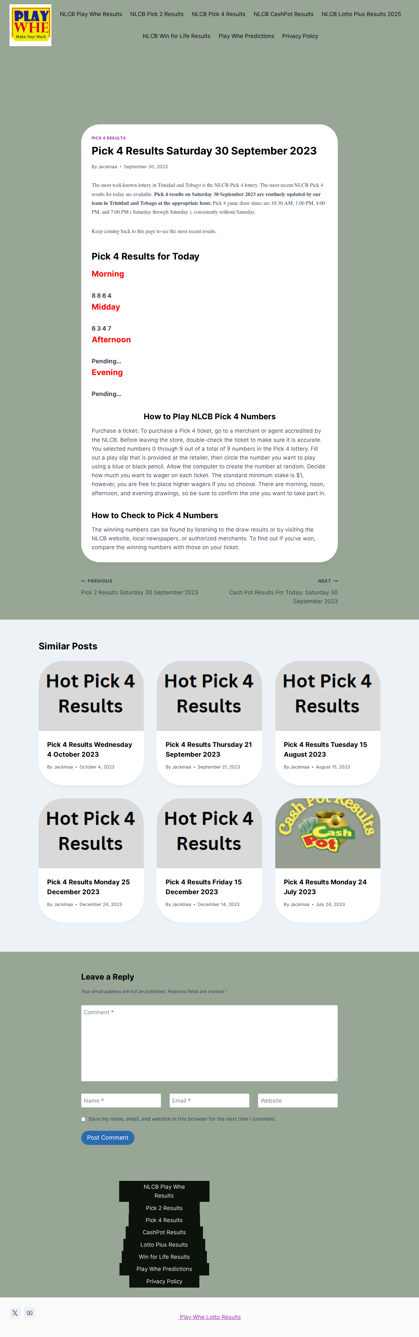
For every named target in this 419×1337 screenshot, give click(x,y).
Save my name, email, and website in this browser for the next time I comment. (182, 1119)
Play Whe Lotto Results (209, 1317)
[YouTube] (29, 1312)
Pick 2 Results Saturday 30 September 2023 (139, 587)
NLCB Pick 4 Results (219, 14)
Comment (99, 1012)
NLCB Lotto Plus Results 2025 (361, 14)
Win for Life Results (164, 1257)
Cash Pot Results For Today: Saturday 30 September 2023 (283, 591)
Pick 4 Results (109, 138)
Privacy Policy (300, 36)
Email (181, 1100)
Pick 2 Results (164, 1208)
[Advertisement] (209, 49)
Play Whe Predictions (246, 36)
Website (271, 1100)
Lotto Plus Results (164, 1244)
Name (94, 1100)
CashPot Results (164, 1232)
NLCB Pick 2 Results (157, 14)
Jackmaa (107, 166)
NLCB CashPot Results (284, 14)
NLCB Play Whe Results (91, 14)
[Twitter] (15, 1312)
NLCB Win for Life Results (176, 36)
